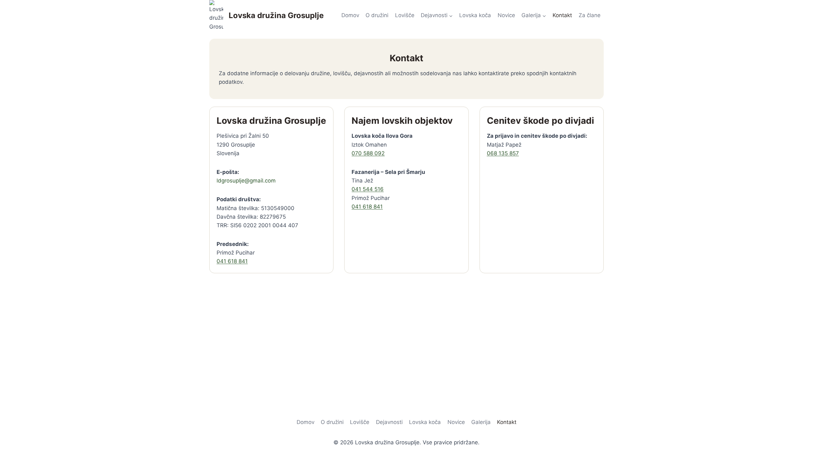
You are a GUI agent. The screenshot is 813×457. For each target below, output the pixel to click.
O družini (377, 15)
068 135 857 (503, 153)
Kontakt (562, 15)
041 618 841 (232, 261)
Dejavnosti (389, 422)
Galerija (481, 422)
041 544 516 (368, 189)
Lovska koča (475, 15)
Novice (506, 15)
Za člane (590, 15)
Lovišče (404, 15)
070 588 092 (368, 153)
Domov (350, 15)
